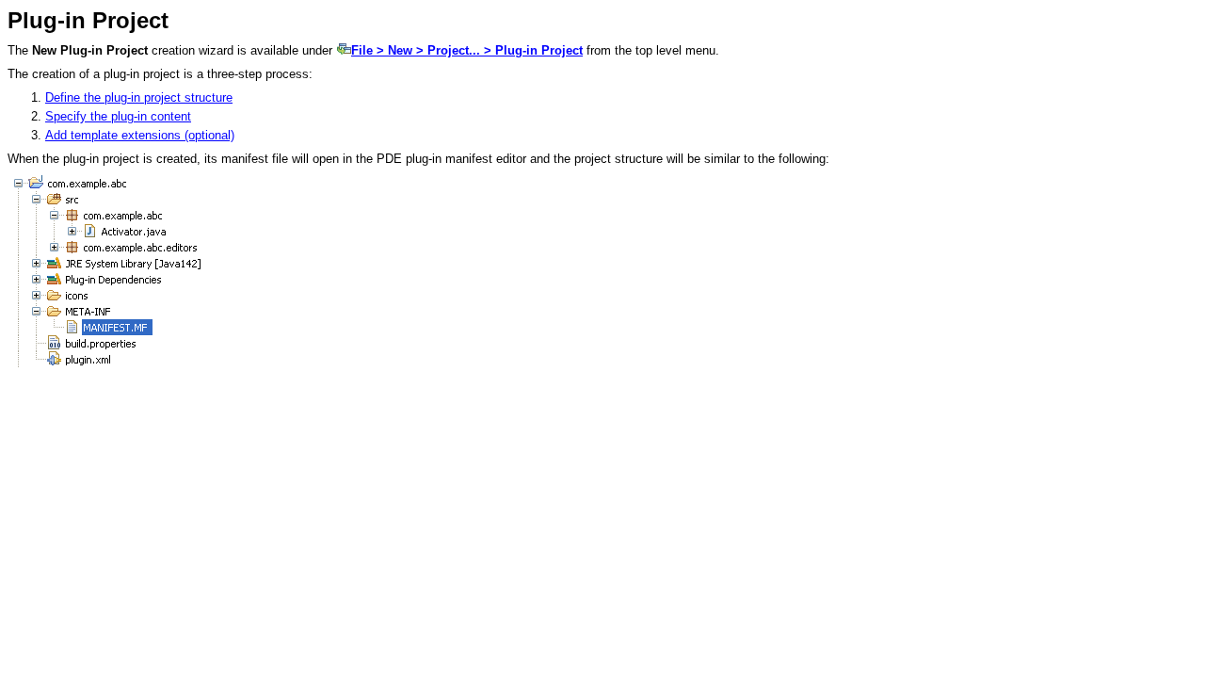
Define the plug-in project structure (139, 97)
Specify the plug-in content (118, 116)
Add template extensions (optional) (139, 135)
